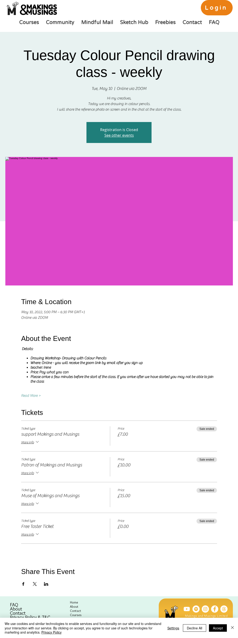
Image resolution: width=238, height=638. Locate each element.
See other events (119, 135)
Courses (76, 615)
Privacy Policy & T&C (30, 617)
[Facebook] (214, 609)
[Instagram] (205, 609)
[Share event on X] (35, 584)
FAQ (14, 605)
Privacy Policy (51, 632)
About (16, 609)
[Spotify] (196, 609)
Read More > (31, 396)
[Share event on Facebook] (23, 584)
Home (74, 602)
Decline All (194, 628)
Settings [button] (173, 628)
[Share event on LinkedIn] (46, 584)
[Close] (232, 627)
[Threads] (224, 609)
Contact (18, 613)
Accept (218, 628)
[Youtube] (186, 609)
